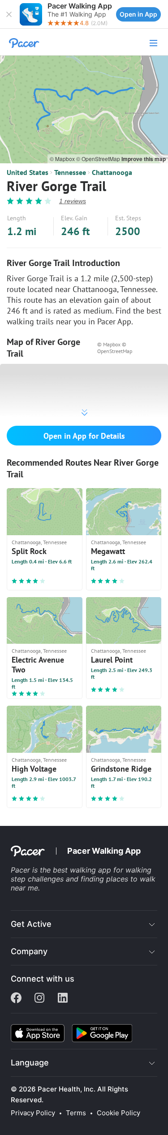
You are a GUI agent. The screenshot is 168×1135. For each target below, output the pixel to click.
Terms (76, 1113)
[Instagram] (39, 998)
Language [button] (30, 1062)
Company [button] (29, 951)
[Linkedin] (62, 998)
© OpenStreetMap (98, 158)
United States (27, 172)
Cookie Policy (118, 1113)
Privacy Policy (33, 1113)
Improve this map (143, 159)
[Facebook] (16, 998)
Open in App (138, 14)
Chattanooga (112, 172)
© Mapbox (63, 158)
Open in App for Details (84, 436)
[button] (9, 14)
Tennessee (70, 172)
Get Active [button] (31, 924)
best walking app (83, 869)
